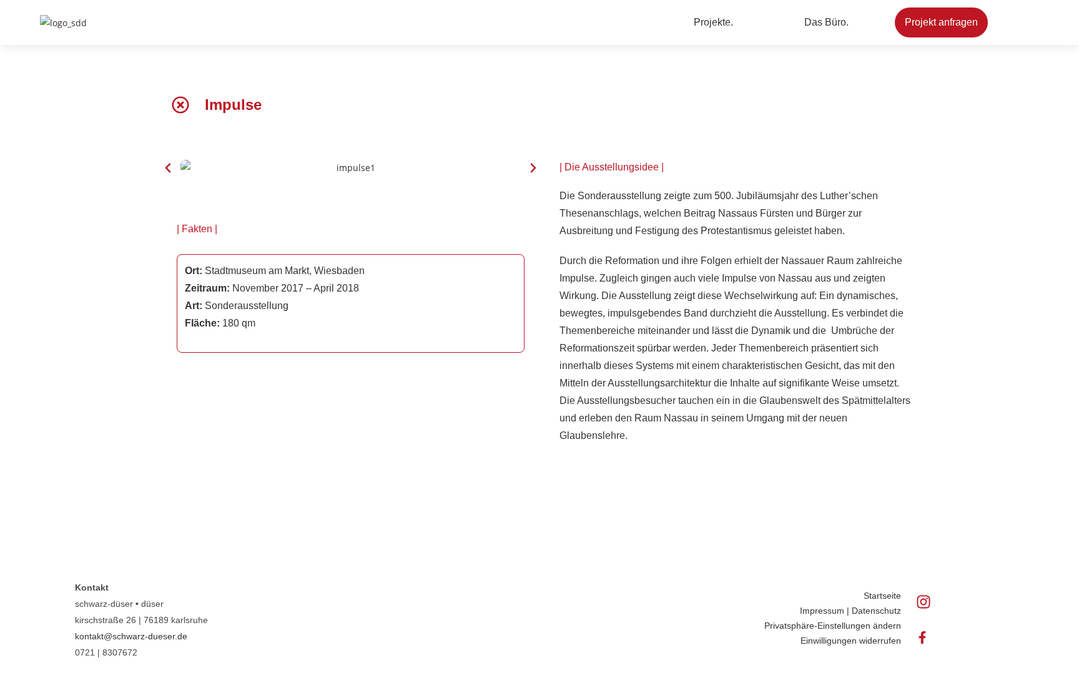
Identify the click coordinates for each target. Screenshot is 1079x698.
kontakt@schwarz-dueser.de (131, 636)
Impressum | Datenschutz (850, 611)
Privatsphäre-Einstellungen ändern (832, 626)
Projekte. (713, 22)
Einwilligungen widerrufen (851, 641)
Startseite (882, 596)
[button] (716, 22)
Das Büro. (826, 22)
